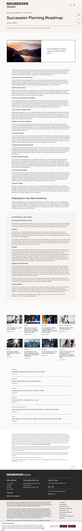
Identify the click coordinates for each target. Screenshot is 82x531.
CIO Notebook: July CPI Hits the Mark (14, 328)
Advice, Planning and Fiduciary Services (31, 483)
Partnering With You (31, 480)
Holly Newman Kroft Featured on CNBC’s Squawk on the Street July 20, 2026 (36, 419)
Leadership (9, 485)
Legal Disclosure (63, 504)
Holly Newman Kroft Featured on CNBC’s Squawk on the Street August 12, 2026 (31, 330)
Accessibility (62, 502)
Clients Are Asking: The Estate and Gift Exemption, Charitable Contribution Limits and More (67, 354)
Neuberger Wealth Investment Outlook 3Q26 (13, 353)
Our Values (9, 487)
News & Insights (13, 496)
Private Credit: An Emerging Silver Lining (25, 400)
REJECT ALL (63, 526)
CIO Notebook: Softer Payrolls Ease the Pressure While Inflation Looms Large (50, 330)
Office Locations (10, 489)
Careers (10, 493)
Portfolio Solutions (27, 485)
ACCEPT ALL (71, 526)
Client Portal (53, 480)
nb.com (51, 494)
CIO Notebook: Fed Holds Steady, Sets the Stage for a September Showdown (31, 354)
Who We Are (11, 480)
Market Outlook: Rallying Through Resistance (26, 381)
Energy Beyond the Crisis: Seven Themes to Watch (28, 390)
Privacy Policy (62, 514)
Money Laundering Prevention (65, 512)
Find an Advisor (10, 483)
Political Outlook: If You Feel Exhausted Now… (49, 352)
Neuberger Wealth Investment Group (31, 487)
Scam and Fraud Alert (64, 506)
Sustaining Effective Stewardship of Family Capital (28, 371)
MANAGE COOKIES (54, 526)
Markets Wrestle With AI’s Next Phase (66, 328)
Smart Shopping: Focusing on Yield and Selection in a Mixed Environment (35, 409)
